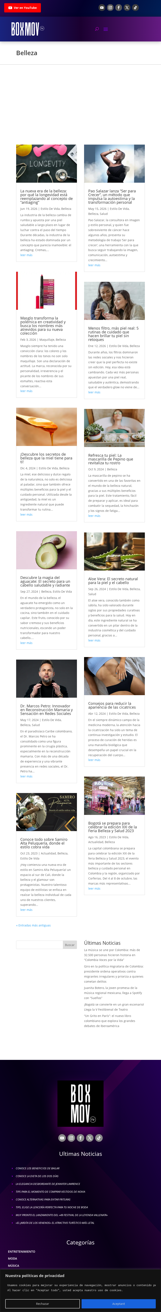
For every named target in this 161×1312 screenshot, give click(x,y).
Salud (36, 725)
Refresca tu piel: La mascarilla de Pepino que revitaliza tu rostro (110, 459)
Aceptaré (118, 1304)
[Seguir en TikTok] (135, 7)
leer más (26, 255)
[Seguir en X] (127, 7)
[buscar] (97, 28)
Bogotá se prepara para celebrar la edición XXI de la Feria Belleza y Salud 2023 (112, 827)
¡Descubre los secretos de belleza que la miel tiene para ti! (46, 458)
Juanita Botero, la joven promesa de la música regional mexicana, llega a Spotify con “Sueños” (113, 993)
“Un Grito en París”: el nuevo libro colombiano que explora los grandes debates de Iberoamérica (109, 1021)
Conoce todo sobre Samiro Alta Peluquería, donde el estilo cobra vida (44, 843)
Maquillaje (46, 340)
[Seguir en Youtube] (102, 7)
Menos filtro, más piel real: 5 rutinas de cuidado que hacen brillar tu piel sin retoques (113, 334)
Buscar (70, 945)
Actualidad (48, 853)
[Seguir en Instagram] (110, 7)
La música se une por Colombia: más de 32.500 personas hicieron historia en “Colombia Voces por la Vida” (112, 955)
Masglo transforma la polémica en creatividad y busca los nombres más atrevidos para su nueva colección (43, 325)
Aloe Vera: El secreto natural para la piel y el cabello (113, 580)
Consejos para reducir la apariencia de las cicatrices (112, 705)
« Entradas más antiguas (33, 925)
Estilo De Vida (50, 209)
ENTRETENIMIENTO (21, 1251)
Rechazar (42, 1304)
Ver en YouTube (25, 8)
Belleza (66, 209)
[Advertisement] (80, 96)
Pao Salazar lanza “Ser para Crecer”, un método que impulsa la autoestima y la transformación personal (112, 196)
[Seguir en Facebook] (118, 7)
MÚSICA (13, 1266)
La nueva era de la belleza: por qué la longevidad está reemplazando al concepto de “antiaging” (46, 196)
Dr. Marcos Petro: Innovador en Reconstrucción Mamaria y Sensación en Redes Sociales (46, 709)
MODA (12, 1258)
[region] (80, 1290)
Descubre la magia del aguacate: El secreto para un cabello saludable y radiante (45, 581)
